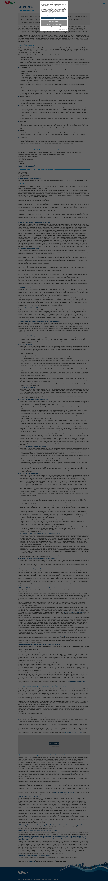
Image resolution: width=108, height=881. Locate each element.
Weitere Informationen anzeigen (53, 26)
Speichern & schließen (54, 21)
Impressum (59, 29)
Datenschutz (64, 29)
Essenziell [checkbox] (44, 15)
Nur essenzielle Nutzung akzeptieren (54, 24)
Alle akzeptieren (54, 18)
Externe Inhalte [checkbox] (51, 15)
